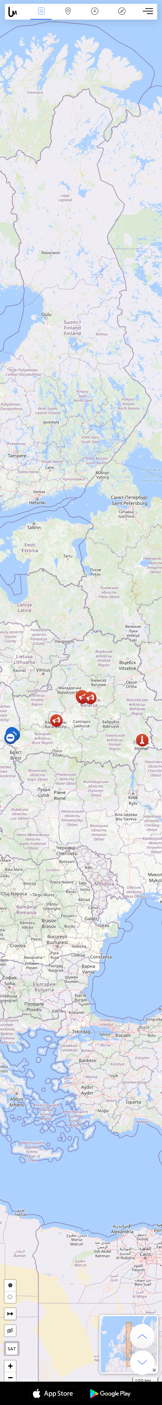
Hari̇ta (68, 16)
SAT (12, 1348)
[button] (142, 740)
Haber (41, 16)
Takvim (95, 16)
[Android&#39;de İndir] (111, 1394)
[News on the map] (16, 12)
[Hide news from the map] (10, 1330)
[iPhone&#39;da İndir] (54, 1394)
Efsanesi (121, 16)
